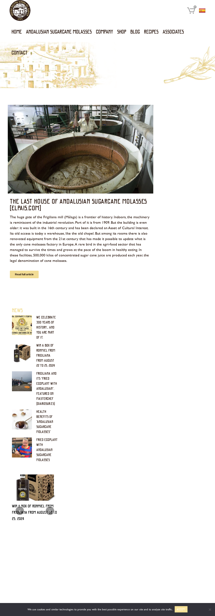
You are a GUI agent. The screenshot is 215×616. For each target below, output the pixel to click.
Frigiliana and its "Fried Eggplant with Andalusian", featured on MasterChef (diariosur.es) (46, 388)
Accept (181, 609)
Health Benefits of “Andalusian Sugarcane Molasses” (44, 421)
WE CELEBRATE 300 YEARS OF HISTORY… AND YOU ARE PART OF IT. (46, 327)
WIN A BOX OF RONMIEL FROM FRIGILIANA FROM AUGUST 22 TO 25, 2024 (45, 355)
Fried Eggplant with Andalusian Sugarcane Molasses (47, 449)
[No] (210, 609)
